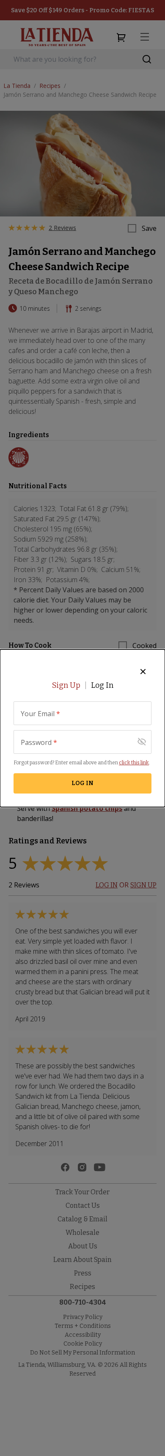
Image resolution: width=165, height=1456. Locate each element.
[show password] (142, 742)
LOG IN (83, 783)
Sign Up (66, 685)
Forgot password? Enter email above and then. (82, 763)
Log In (102, 685)
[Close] (143, 671)
